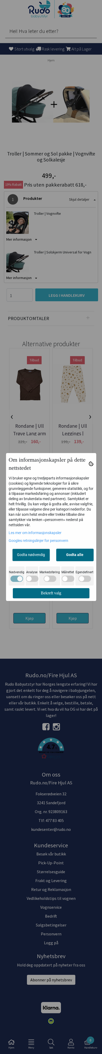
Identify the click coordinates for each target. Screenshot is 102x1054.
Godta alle (74, 555)
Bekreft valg (51, 593)
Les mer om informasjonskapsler (35, 533)
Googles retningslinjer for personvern (38, 540)
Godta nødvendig (31, 555)
